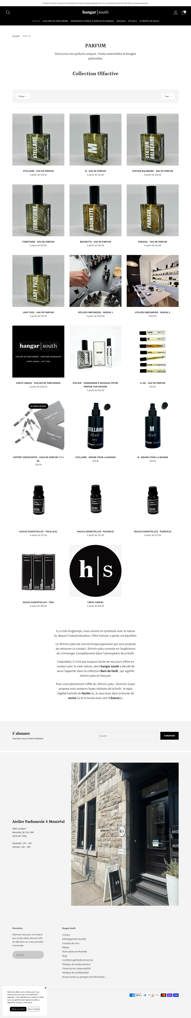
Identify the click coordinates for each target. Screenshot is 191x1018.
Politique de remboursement (76, 964)
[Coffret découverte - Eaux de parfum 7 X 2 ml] (38, 426)
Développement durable (74, 938)
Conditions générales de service (77, 959)
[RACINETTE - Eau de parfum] (95, 210)
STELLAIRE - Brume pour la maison (95, 457)
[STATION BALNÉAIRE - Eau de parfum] (153, 140)
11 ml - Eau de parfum (152, 382)
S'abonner (169, 735)
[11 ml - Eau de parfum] (153, 352)
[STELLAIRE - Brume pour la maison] (95, 426)
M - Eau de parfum (95, 170)
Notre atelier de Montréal (74, 951)
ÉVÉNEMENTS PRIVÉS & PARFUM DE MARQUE (92, 20)
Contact (66, 934)
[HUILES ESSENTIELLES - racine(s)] (95, 500)
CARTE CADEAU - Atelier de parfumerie (38, 382)
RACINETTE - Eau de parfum (95, 241)
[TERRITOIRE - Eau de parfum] (38, 210)
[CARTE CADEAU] (95, 571)
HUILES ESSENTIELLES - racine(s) (95, 531)
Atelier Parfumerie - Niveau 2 (152, 312)
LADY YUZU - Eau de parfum (38, 312)
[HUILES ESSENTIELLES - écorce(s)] (153, 500)
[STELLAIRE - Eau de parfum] (38, 140)
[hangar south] (95, 12)
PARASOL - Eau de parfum (152, 241)
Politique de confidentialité (75, 972)
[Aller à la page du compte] (175, 12)
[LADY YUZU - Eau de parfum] (38, 281)
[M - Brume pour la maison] (153, 426)
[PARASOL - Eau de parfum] (153, 210)
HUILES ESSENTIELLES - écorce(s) (153, 531)
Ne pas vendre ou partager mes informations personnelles (90, 976)
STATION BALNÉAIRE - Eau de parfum (152, 170)
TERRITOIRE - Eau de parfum (38, 241)
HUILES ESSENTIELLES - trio (38, 602)
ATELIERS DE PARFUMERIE (55, 20)
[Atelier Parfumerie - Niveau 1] (95, 281)
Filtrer (22, 96)
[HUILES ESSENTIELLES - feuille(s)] (38, 500)
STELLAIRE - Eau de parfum (38, 170)
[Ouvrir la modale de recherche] (8, 12)
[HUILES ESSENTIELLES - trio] (38, 571)
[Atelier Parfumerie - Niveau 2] (153, 281)
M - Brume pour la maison (152, 457)
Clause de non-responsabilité (76, 968)
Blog (64, 955)
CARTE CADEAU (95, 602)
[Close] (45, 987)
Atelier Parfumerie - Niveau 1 (95, 312)
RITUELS (132, 20)
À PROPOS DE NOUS (149, 20)
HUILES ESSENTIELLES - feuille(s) (38, 531)
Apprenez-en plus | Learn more (19, 1002)
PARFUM (36, 20)
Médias (65, 947)
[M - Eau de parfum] (95, 140)
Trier (166, 96)
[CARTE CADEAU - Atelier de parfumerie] (38, 352)
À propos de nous (70, 943)
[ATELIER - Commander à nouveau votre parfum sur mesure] (95, 352)
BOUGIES (121, 20)
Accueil (15, 36)
